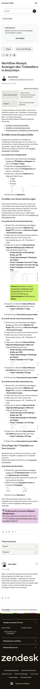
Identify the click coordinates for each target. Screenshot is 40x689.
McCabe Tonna (8, 513)
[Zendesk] (20, 657)
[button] (18, 622)
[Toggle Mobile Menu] (36, 3)
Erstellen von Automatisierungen (18, 128)
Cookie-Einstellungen (21, 674)
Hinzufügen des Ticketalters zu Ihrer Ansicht (22, 130)
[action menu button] (36, 563)
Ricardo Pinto (13, 77)
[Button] (3, 532)
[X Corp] (10, 55)
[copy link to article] (3, 55)
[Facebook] (7, 55)
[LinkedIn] (14, 55)
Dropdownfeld (21, 166)
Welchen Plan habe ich (31, 88)
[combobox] (20, 546)
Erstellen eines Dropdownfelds (17, 125)
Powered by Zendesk (22, 683)
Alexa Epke (12, 564)
